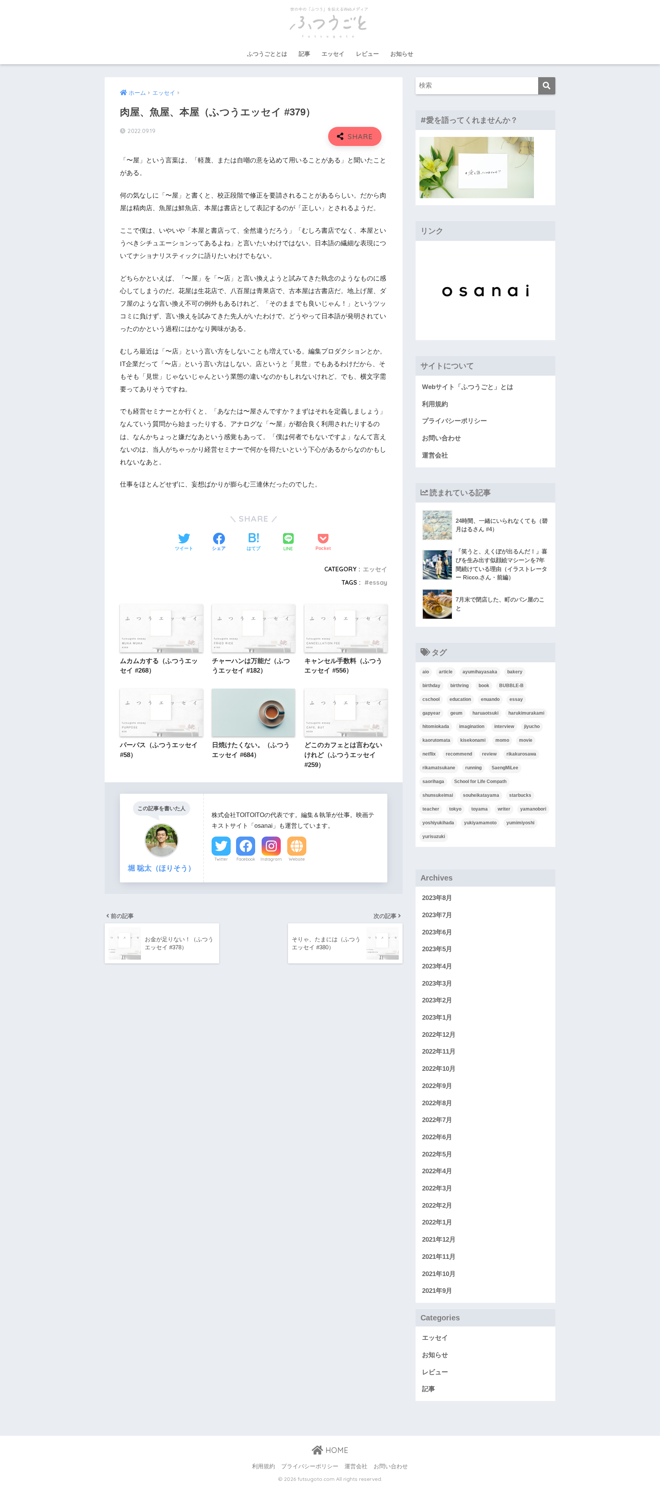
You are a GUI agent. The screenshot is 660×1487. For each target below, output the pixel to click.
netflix (429, 754)
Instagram (271, 859)
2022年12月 (439, 1034)
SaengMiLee (505, 767)
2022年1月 (437, 1222)
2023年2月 (437, 1000)
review (489, 754)
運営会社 (435, 455)
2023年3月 (437, 983)
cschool (431, 699)
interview (504, 726)
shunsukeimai (437, 795)
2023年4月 (437, 966)
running (473, 767)
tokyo (455, 809)
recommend (459, 754)
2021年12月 (439, 1239)
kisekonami (472, 740)
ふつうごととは (267, 53)
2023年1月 (437, 1017)
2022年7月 (437, 1120)
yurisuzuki (433, 836)
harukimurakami (526, 713)
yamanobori (533, 809)
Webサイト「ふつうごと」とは (467, 387)
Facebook (245, 859)
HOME (335, 1450)
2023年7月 (437, 915)
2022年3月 (437, 1188)
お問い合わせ (441, 438)
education (460, 699)
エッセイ (333, 53)
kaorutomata (436, 740)
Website (297, 859)
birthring (459, 685)
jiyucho (532, 726)
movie (525, 740)
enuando (490, 699)
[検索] (546, 85)
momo (502, 740)
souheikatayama (481, 795)
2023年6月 (437, 932)
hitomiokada (435, 726)
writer (504, 809)
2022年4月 (437, 1171)
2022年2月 (437, 1205)
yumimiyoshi (520, 822)
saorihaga (433, 781)
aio (425, 672)
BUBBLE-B (511, 685)
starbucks (520, 795)
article (446, 672)
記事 (304, 53)
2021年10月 (439, 1274)
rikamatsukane (438, 767)
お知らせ (401, 53)
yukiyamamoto (480, 822)
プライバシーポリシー (454, 421)
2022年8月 (437, 1103)
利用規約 (435, 404)
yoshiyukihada (438, 822)
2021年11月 (439, 1256)
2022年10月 (439, 1068)
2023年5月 (437, 949)
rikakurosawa (521, 754)
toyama (479, 809)
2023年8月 (437, 898)
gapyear (431, 713)
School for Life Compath (480, 781)
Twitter (221, 859)
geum (456, 713)
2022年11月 (439, 1051)
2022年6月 (437, 1137)
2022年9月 (437, 1086)
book (484, 685)
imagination (471, 726)
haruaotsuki (485, 713)
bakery (514, 672)
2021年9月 (437, 1290)
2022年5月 (437, 1154)
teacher (430, 809)
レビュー (367, 53)
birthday (431, 685)
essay (378, 582)
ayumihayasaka (480, 672)
